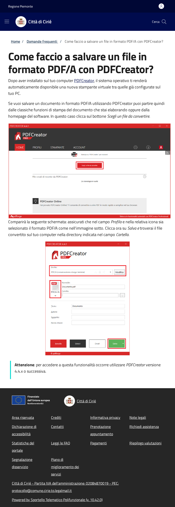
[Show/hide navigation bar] (7, 21)
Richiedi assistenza (144, 426)
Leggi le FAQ (60, 443)
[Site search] (164, 21)
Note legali (137, 417)
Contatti (57, 426)
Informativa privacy (105, 417)
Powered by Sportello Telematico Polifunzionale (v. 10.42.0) (57, 499)
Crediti (56, 417)
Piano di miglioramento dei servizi (65, 467)
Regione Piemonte (20, 6)
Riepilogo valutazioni (145, 443)
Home (15, 41)
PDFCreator (84, 80)
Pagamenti (98, 443)
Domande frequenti (42, 41)
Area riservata (23, 417)
